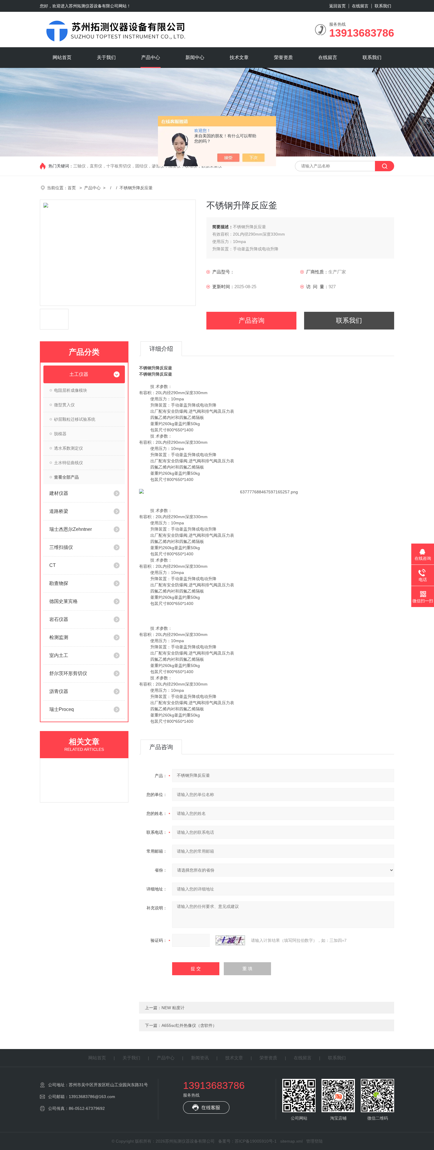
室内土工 (58, 655)
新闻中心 (194, 57)
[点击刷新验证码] (230, 940)
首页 (72, 187)
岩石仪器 (58, 619)
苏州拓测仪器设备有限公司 (93, 6)
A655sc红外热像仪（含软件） (189, 1025)
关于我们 (106, 57)
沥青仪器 (58, 691)
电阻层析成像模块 (70, 390)
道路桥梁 (58, 511)
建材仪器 (58, 493)
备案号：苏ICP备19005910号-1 (247, 1141)
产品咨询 (252, 320)
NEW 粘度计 (173, 1007)
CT (52, 565)
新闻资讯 (200, 1057)
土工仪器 (78, 374)
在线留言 (360, 6)
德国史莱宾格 (63, 601)
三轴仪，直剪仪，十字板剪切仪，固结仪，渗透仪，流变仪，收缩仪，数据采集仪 (147, 166)
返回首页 (337, 6)
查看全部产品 (66, 477)
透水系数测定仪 (68, 448)
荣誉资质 (283, 57)
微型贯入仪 (64, 404)
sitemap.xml (291, 1141)
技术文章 (239, 57)
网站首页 (62, 57)
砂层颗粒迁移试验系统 (74, 419)
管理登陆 (314, 1141)
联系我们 (383, 6)
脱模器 (60, 433)
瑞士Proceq (61, 709)
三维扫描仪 (61, 547)
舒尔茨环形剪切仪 (68, 673)
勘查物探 (58, 583)
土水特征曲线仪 (68, 462)
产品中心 (150, 57)
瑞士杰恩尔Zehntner (70, 529)
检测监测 (58, 637)
